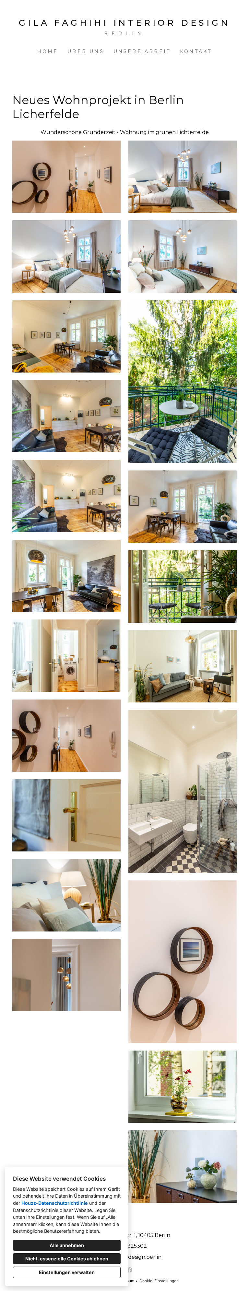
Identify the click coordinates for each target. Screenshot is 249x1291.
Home (47, 51)
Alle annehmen (67, 1245)
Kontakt (196, 51)
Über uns (85, 51)
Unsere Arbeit (142, 51)
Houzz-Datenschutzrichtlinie (54, 1203)
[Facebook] (129, 1270)
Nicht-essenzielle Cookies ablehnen (66, 1258)
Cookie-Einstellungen (159, 1280)
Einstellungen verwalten (67, 1272)
